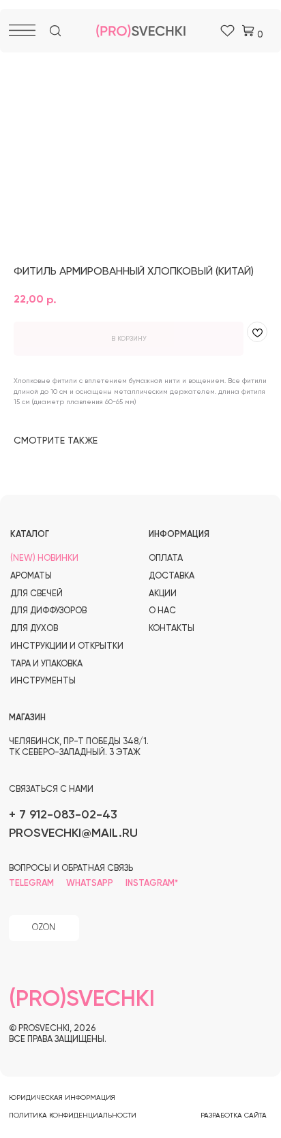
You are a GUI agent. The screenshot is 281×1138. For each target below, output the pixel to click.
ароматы (31, 576)
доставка (171, 576)
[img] (55, 31)
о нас (162, 610)
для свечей (36, 593)
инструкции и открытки (66, 646)
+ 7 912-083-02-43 (63, 815)
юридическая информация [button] (62, 1097)
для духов (34, 628)
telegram (31, 883)
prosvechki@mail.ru (73, 833)
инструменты (43, 681)
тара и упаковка (46, 664)
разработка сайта (234, 1115)
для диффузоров (48, 610)
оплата (166, 558)
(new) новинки (44, 558)
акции (163, 593)
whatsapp (89, 883)
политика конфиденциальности (72, 1115)
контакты (171, 628)
